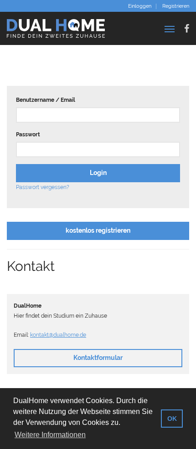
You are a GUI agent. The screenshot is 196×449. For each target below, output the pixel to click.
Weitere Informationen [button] (50, 435)
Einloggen (139, 6)
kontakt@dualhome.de (58, 335)
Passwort (28, 134)
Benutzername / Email (45, 100)
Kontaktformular (98, 357)
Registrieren (175, 6)
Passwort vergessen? (42, 187)
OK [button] (172, 418)
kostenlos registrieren (98, 230)
